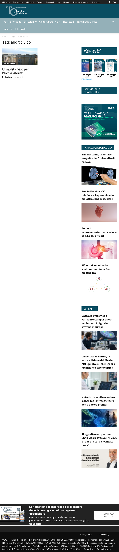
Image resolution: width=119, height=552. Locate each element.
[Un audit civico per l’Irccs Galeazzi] (19, 56)
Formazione (18, 2)
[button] (113, 21)
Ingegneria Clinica (87, 21)
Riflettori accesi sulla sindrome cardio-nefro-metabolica (96, 269)
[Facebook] (109, 2)
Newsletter (96, 2)
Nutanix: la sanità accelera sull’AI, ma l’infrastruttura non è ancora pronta (98, 400)
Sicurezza (68, 21)
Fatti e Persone (12, 21)
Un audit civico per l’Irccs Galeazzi (15, 71)
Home (5, 36)
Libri (58, 2)
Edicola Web (87, 79)
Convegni (50, 2)
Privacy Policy (86, 534)
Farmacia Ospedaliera (98, 147)
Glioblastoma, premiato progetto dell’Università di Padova (98, 158)
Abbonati (30, 2)
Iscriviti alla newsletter (92, 90)
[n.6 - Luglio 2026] (87, 66)
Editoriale (20, 29)
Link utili (66, 2)
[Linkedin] (114, 2)
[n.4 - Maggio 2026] (111, 66)
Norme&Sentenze (80, 2)
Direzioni (29, 21)
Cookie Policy (103, 534)
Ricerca (8, 29)
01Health (89, 308)
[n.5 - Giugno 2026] (99, 66)
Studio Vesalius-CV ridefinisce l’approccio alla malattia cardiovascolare (98, 195)
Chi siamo (6, 2)
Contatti (40, 2)
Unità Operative (48, 21)
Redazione (7, 77)
